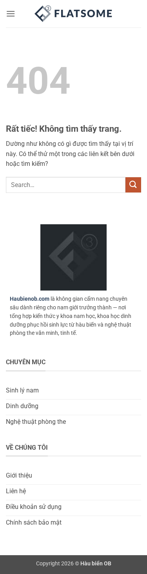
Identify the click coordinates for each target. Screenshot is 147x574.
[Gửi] (133, 185)
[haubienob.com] (73, 13)
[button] (10, 13)
